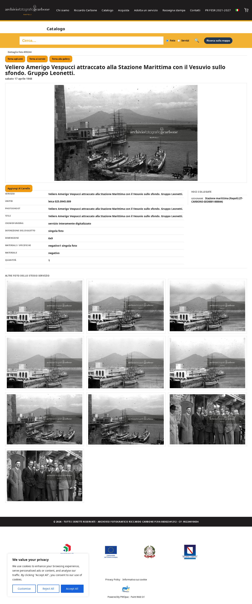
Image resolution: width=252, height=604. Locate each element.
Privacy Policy (112, 579)
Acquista (123, 10)
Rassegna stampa (174, 10)
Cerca (197, 40)
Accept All (72, 588)
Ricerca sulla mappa (218, 40)
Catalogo (107, 10)
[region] (48, 575)
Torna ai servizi (37, 59)
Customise (24, 588)
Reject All (48, 588)
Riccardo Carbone (85, 10)
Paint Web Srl (137, 596)
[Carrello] (246, 10)
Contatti (195, 10)
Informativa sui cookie (134, 579)
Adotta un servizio (146, 10)
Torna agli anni (15, 59)
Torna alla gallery (61, 59)
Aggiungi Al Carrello (19, 188)
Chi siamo (62, 10)
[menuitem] (237, 10)
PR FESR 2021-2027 (218, 10)
